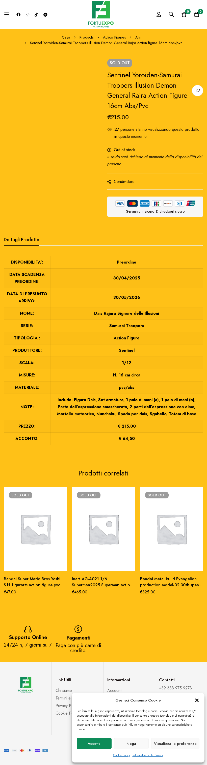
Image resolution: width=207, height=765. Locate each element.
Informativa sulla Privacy (148, 755)
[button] (196, 700)
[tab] (21, 239)
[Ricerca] (171, 14)
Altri (138, 37)
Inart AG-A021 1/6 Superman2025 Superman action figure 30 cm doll (102, 585)
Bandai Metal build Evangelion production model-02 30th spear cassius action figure (170, 585)
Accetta (94, 743)
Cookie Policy (121, 755)
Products (87, 37)
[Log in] (158, 14)
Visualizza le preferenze (175, 743)
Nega (131, 743)
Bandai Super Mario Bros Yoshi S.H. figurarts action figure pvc (32, 582)
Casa (66, 37)
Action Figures (114, 37)
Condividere (124, 181)
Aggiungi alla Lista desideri (197, 90)
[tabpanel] (103, 353)
